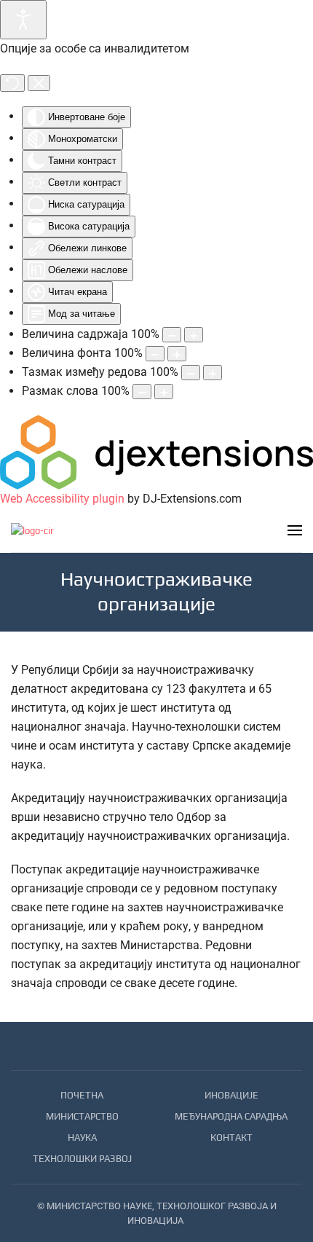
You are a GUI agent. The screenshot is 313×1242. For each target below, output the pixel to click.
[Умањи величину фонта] (155, 353)
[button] (295, 530)
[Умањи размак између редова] (190, 372)
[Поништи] (12, 83)
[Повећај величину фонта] (176, 353)
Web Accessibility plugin (62, 499)
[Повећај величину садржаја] (193, 334)
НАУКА (82, 1137)
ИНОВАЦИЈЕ (231, 1095)
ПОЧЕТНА (81, 1095)
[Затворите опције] (39, 83)
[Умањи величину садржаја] (171, 334)
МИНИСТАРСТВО (82, 1116)
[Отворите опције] (23, 19)
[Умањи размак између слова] (141, 391)
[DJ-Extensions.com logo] (156, 451)
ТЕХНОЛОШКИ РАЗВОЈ (82, 1158)
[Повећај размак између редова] (212, 372)
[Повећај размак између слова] (163, 391)
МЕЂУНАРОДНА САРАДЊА (231, 1116)
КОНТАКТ (231, 1137)
